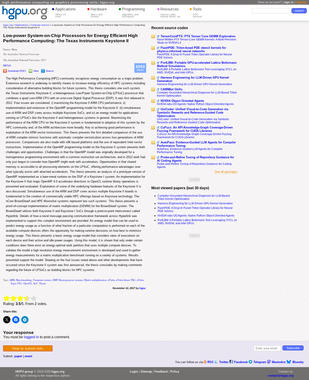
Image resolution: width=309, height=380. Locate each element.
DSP (55, 280)
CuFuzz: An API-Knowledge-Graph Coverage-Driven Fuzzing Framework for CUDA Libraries (195, 129)
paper (18, 356)
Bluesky (298, 362)
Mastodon (279, 362)
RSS (210, 362)
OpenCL (27, 283)
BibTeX (7, 65)
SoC (35, 283)
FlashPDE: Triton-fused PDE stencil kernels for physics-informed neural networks (191, 49)
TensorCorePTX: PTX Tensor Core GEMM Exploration (198, 36)
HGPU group (24, 371)
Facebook (241, 362)
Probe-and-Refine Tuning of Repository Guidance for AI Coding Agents (195, 159)
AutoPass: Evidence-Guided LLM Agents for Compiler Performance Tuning (196, 144)
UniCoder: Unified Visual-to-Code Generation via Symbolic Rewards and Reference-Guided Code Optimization (192, 112)
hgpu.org (8, 25)
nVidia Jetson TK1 (125, 280)
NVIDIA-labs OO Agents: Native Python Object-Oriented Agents (195, 104)
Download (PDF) (17, 71)
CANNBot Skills (171, 89)
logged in (31, 337)
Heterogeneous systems (71, 280)
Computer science (42, 280)
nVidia (111, 280)
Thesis (42, 283)
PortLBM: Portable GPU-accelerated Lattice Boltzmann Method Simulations (197, 64)
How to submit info (27, 348)
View (35, 71)
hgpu (142, 288)
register (301, 2)
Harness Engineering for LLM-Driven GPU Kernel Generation (193, 79)
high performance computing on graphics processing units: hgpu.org (58, 2)
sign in (289, 2)
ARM (12, 280)
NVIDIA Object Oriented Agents (182, 101)
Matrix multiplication (95, 280)
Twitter (224, 362)
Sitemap (146, 371)
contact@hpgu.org (281, 375)
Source (50, 71)
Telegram (260, 362)
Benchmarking (24, 280)
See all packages (226, 171)
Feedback (161, 371)
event (28, 356)
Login (134, 371)
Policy (174, 371)
